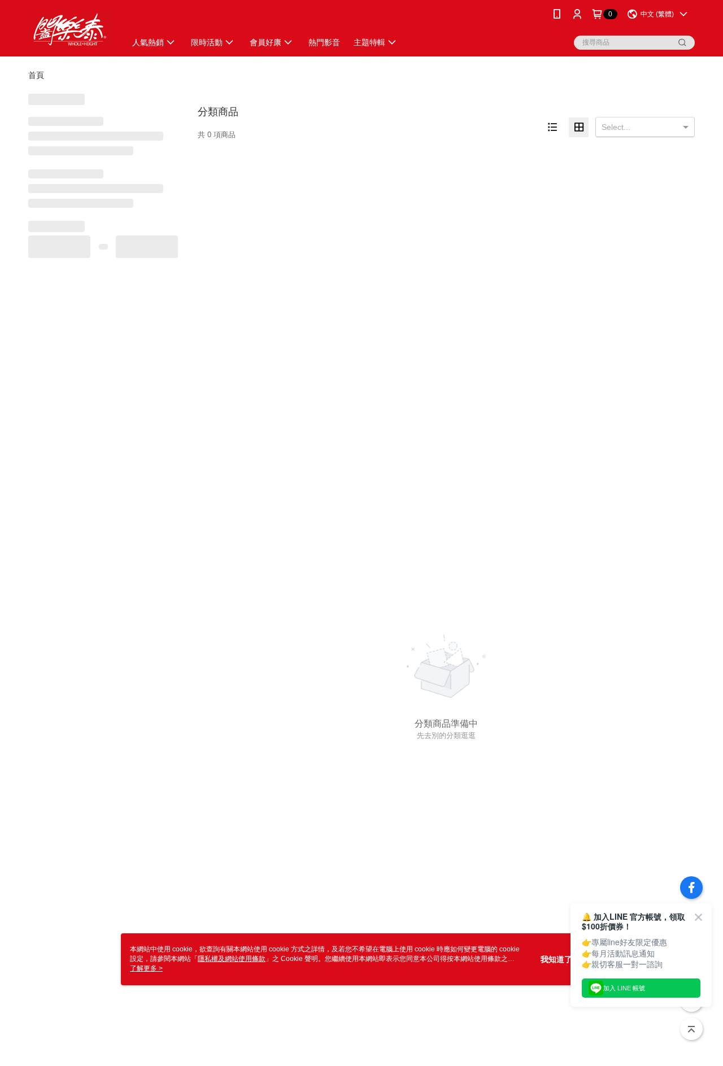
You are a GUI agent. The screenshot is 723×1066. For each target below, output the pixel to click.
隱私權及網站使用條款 (231, 959)
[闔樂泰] (70, 29)
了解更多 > (146, 968)
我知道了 (556, 959)
